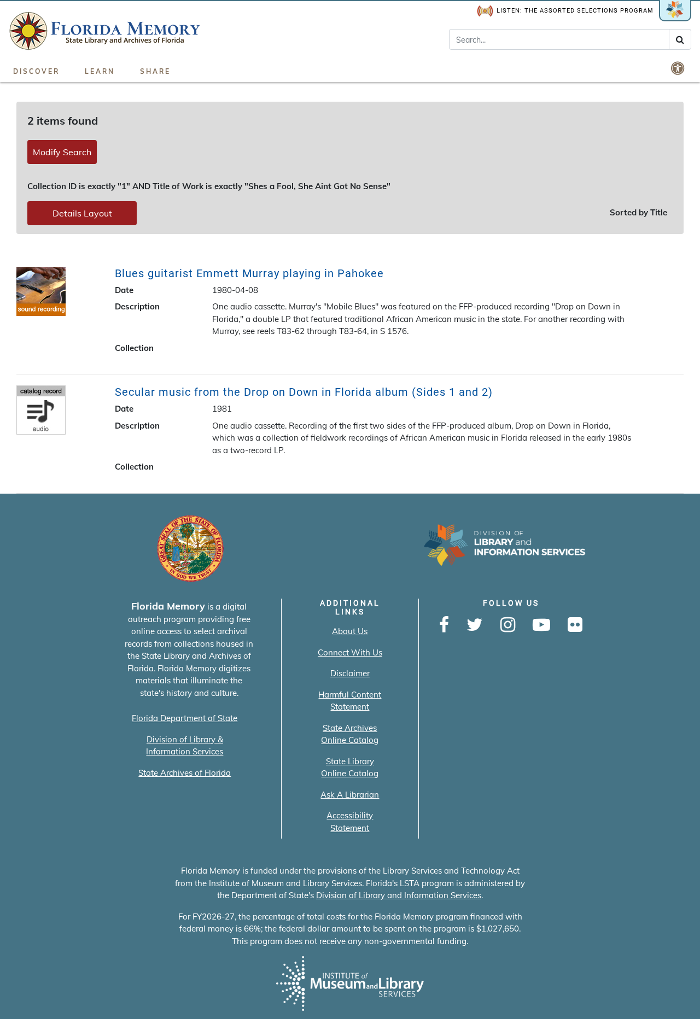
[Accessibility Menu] (678, 68)
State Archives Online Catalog (349, 734)
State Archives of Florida (184, 773)
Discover (36, 71)
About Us (350, 631)
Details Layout (82, 213)
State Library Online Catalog (349, 767)
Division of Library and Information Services (398, 895)
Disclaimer (350, 673)
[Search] (680, 39)
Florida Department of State (184, 718)
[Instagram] (508, 625)
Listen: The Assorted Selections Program (575, 10)
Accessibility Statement (349, 821)
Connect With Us (350, 652)
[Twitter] (475, 625)
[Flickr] (575, 625)
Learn (100, 71)
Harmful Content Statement (349, 700)
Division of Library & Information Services (184, 745)
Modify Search (62, 152)
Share (155, 71)
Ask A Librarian (349, 794)
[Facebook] (444, 625)
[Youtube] (541, 625)
